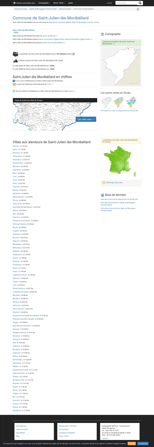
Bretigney (16, 251)
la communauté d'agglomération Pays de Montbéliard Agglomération (66, 39)
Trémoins (16, 186)
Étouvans (16, 237)
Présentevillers (18, 163)
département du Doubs (57, 22)
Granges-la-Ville (19, 380)
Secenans (16, 339)
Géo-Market (20, 433)
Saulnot (16, 258)
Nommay (16, 329)
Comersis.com (21, 426)
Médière (16, 366)
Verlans (15, 210)
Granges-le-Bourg (19, 332)
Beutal (15, 268)
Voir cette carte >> (86, 119)
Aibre (15, 173)
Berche (15, 227)
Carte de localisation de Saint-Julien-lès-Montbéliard (118, 42)
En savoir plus (143, 443)
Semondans (17, 159)
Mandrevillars (18, 359)
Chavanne (17, 217)
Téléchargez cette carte (113, 182)
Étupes (15, 387)
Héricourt (16, 241)
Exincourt (16, 312)
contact (109, 3)
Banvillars (16, 349)
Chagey (16, 322)
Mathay (15, 356)
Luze (15, 285)
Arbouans (16, 278)
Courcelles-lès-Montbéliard (22, 207)
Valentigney (17, 363)
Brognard (16, 383)
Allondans (16, 166)
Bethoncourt (17, 247)
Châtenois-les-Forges (21, 370)
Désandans (17, 170)
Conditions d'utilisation (67, 433)
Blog (17, 436)
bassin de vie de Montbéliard (53, 42)
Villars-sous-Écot (19, 373)
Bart (14, 214)
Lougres (16, 231)
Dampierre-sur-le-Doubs (21, 220)
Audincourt (17, 353)
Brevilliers (16, 298)
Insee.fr (71, 91)
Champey (16, 261)
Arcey (15, 183)
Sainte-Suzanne (19, 197)
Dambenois (17, 410)
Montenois (17, 193)
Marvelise (16, 295)
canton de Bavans (49, 36)
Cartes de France (20, 9)
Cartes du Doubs (65, 9)
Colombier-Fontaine (20, 275)
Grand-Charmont (19, 288)
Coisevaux (17, 234)
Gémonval (17, 305)
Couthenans (17, 264)
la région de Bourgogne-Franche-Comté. (84, 22)
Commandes (63, 429)
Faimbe (16, 281)
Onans (15, 271)
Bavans (15, 190)
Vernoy (15, 200)
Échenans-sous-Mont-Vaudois (23, 319)
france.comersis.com (25, 2)
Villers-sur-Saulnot (19, 224)
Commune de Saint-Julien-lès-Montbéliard (50, 17)
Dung (15, 180)
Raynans (16, 146)
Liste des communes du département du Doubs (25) (119, 199)
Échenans (16, 153)
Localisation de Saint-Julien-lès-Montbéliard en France (120, 141)
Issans (15, 149)
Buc (14, 397)
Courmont (16, 400)
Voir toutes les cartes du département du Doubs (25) (119, 110)
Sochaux (16, 302)
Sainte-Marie (17, 156)
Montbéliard (17, 244)
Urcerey (16, 403)
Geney (15, 390)
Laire (15, 176)
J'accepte (132, 443)
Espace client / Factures (67, 426)
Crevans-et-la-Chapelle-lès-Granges (26, 315)
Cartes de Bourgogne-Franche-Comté (43, 9)
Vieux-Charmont (19, 309)
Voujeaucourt (18, 254)
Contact (104, 438)
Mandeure (17, 336)
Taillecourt (17, 346)
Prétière (16, 393)
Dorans (15, 407)
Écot (14, 342)
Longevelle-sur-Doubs (21, 292)
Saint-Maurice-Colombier (22, 325)
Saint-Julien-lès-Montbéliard (24, 30)
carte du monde (22, 429)
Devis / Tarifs (63, 436)
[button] (44, 3)
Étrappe (16, 376)
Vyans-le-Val (17, 203)
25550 (15, 32)
